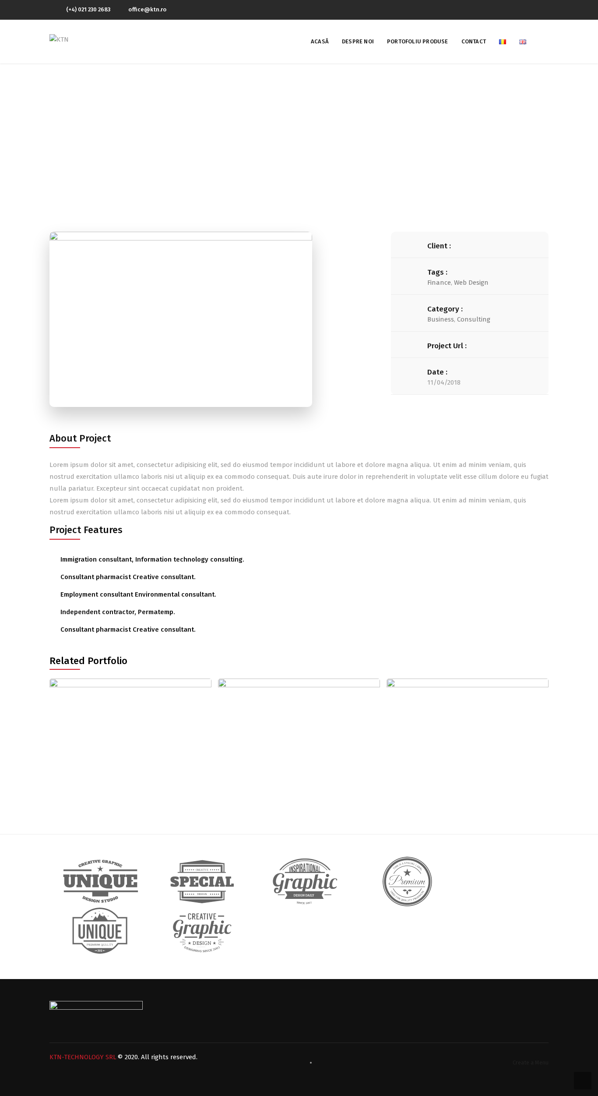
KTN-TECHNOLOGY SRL (82, 1057)
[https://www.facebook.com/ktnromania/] (546, 9)
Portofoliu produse (417, 41)
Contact (473, 41)
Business (440, 319)
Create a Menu (531, 1062)
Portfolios (294, 140)
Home (257, 140)
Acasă (320, 41)
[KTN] (59, 39)
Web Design (471, 282)
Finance (439, 282)
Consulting (473, 319)
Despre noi (358, 41)
